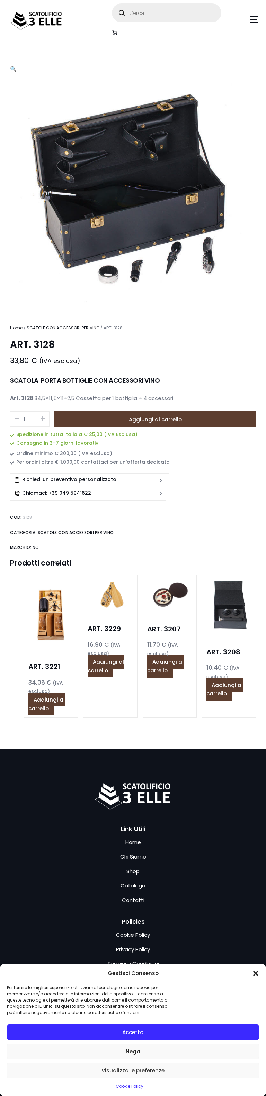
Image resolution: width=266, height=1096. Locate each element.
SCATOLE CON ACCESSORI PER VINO (63, 328)
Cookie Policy (129, 1086)
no (36, 547)
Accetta (133, 1032)
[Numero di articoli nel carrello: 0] (115, 32)
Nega (133, 1051)
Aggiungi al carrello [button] (46, 704)
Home (16, 328)
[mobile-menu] (243, 19)
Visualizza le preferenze (133, 1070)
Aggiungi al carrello (155, 419)
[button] (255, 973)
